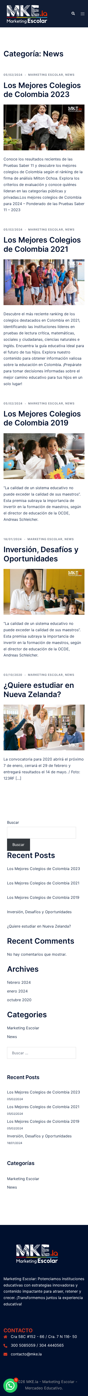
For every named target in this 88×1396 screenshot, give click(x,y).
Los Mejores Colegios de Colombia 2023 (42, 90)
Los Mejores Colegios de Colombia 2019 (42, 418)
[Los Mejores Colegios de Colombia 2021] (44, 282)
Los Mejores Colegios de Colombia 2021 (42, 244)
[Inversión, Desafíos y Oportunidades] (44, 591)
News (70, 74)
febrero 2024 (19, 982)
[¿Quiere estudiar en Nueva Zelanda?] (44, 727)
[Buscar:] (41, 1053)
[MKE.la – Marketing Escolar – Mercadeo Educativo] (34, 13)
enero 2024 (17, 991)
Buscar (13, 822)
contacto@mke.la (26, 1354)
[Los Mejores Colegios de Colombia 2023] (44, 127)
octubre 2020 (19, 999)
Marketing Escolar (45, 74)
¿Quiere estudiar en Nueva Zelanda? (39, 690)
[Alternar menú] (82, 14)
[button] (73, 14)
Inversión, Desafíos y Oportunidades (41, 554)
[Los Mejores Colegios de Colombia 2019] (44, 455)
